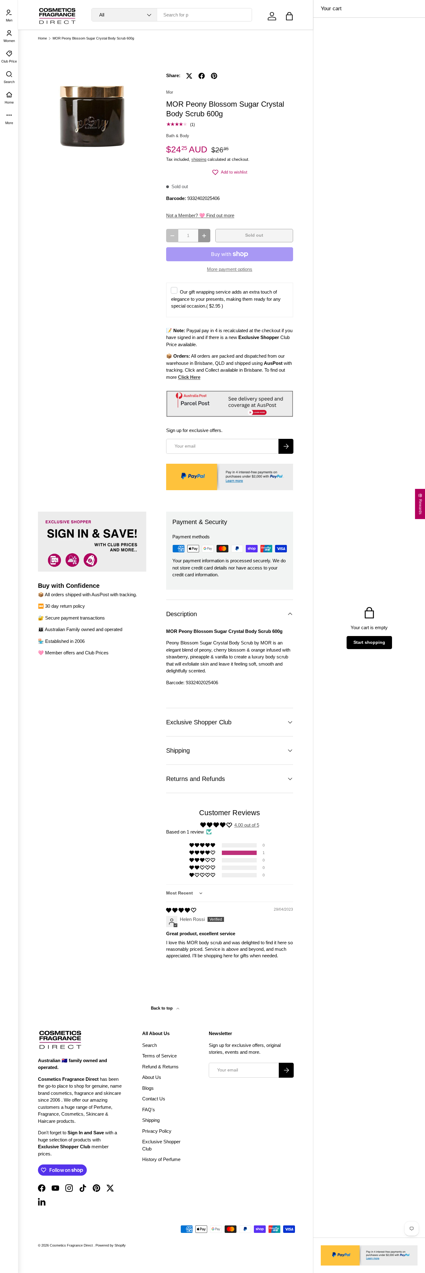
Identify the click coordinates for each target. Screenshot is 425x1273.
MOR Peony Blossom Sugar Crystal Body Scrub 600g (93, 38)
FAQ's (148, 1109)
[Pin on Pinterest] (214, 76)
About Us (151, 1077)
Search (149, 1045)
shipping (198, 159)
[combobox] (172, 14)
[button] (289, 16)
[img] (181, 910)
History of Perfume (161, 1159)
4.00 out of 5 (246, 825)
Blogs (148, 1088)
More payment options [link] (229, 269)
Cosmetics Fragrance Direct (72, 1245)
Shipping (151, 1120)
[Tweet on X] (189, 76)
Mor (169, 92)
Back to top (162, 1008)
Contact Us (153, 1098)
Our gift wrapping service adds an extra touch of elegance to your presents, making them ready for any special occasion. (226, 299)
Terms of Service (159, 1055)
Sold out (254, 235)
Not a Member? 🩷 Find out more (200, 215)
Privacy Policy (156, 1131)
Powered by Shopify (111, 1245)
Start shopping (369, 642)
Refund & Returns (160, 1066)
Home (42, 38)
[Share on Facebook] (201, 76)
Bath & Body (177, 135)
